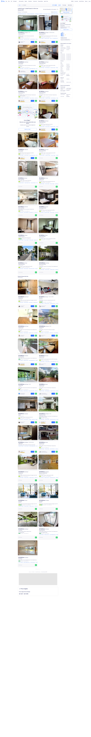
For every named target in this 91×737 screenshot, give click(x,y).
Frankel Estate (62, 96)
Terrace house (62, 49)
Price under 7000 (68, 58)
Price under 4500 (63, 57)
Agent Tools (46, 1)
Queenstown (68, 65)
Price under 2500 (63, 55)
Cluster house (68, 46)
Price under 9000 (68, 59)
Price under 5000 (68, 57)
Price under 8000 (63, 59)
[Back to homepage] (2, 1)
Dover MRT (67, 74)
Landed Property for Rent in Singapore (68, 88)
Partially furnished (68, 82)
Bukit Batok (62, 66)
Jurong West (68, 67)
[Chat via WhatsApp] (36, 42)
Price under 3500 (63, 56)
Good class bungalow (63, 48)
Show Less (62, 50)
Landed (59, 5)
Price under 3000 (68, 55)
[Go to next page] (40, 569)
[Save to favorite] (36, 16)
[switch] (57, 9)
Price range (64, 5)
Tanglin (61, 67)
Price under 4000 (68, 56)
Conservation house (63, 47)
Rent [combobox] (19, 5)
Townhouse (67, 49)
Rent (9, 1)
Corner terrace (68, 47)
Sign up (86, 1)
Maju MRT (62, 75)
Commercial (35, 1)
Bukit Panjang (68, 66)
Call (33, 41)
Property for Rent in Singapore (63, 88)
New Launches (21, 1)
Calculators (30, 1)
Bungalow (62, 46)
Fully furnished (62, 82)
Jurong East (62, 65)
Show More (68, 75)
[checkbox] (34, 16)
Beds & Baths (70, 5)
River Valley (67, 68)
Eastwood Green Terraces (68, 95)
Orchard (62, 68)
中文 (72, 1)
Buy (6, 1)
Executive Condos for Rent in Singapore (63, 90)
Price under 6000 (63, 58)
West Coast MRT (63, 74)
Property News (40, 1)
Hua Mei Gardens (63, 94)
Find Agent (15, 1)
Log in (89, 1)
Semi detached (68, 48)
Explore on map (27, 129)
